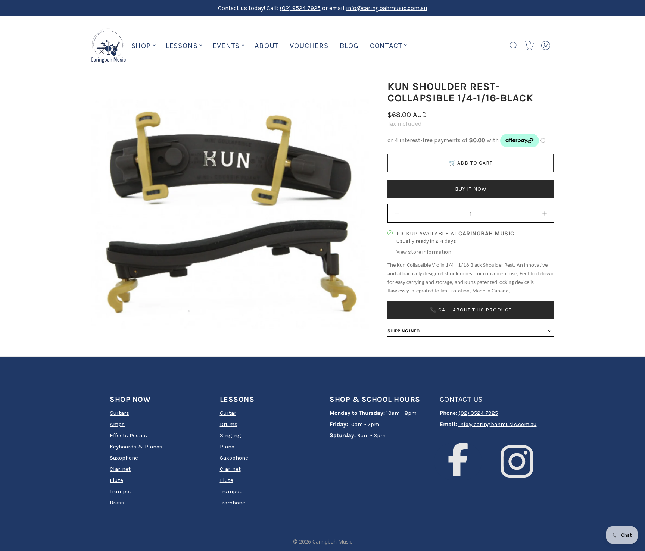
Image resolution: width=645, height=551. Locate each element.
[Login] (546, 45)
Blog (349, 45)
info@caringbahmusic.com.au (386, 8)
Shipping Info (403, 330)
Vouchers (309, 45)
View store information (423, 252)
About (266, 45)
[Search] (513, 45)
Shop (141, 45)
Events (226, 45)
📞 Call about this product (471, 309)
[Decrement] (396, 213)
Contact (386, 45)
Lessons (182, 45)
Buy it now (471, 189)
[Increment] (544, 213)
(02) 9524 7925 (300, 8)
